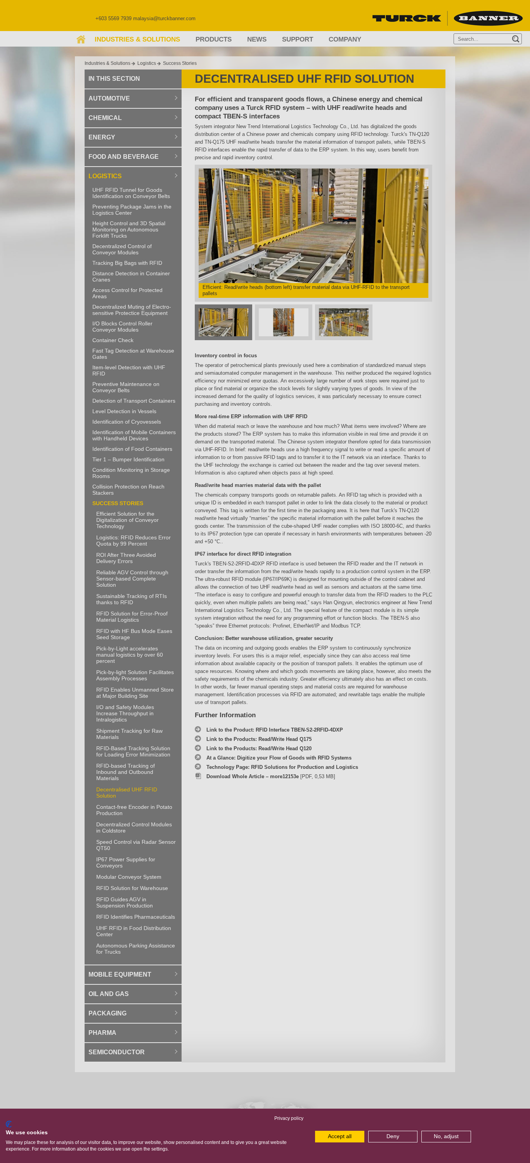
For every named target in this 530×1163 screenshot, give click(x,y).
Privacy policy (288, 1118)
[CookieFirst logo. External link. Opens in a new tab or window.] (9, 1124)
